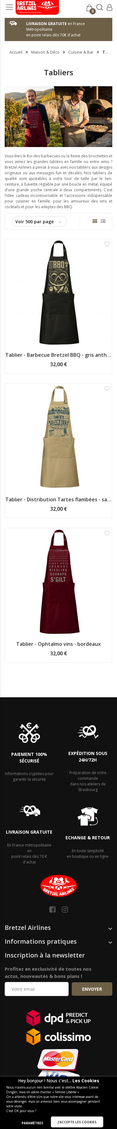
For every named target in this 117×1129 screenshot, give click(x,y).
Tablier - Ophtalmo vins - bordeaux (58, 644)
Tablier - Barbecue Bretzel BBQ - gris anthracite (58, 354)
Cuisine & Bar (81, 52)
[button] (107, 244)
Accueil (15, 52)
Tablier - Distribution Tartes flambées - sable (58, 499)
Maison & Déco (45, 52)
